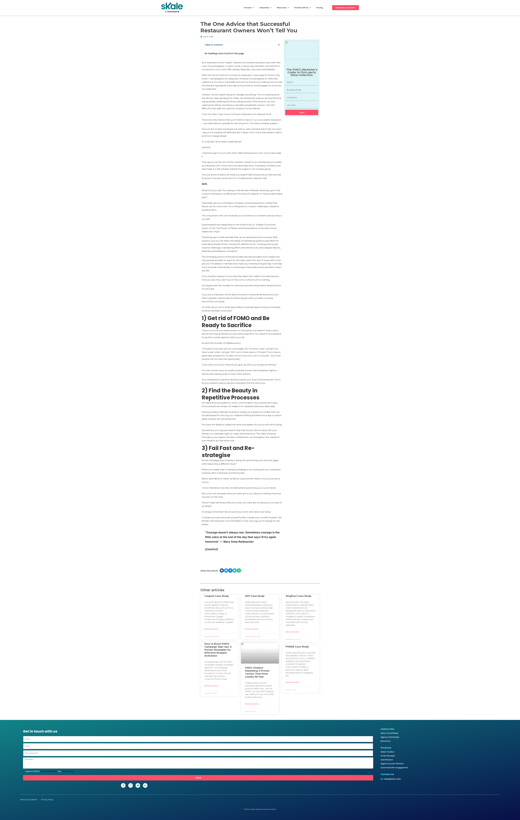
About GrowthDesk (389, 733)
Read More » (211, 629)
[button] (279, 45)
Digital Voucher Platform (392, 763)
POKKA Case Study (297, 646)
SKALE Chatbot (387, 752)
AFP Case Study (254, 596)
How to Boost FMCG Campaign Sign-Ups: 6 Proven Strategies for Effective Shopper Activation (218, 649)
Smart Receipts (388, 755)
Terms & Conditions (48, 771)
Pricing (319, 7)
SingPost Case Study (298, 596)
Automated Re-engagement (394, 767)
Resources (385, 741)
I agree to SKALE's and (49, 771)
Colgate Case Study (216, 596)
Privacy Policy (68, 771)
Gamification (387, 759)
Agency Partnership (390, 737)
